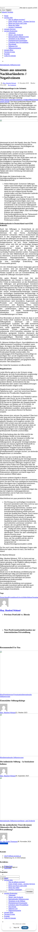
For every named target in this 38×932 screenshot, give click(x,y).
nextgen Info (8, 880)
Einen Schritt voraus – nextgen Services (21, 884)
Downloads (12, 907)
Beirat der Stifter (13, 888)
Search (8, 10)
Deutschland (4, 597)
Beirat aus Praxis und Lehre (17, 886)
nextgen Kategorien (10, 893)
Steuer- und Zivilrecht (27, 821)
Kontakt (7, 916)
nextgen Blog (8, 912)
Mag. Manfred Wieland (9, 83)
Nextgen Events (9, 914)
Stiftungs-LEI (13, 908)
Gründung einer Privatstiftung (18, 905)
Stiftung (29, 597)
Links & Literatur (10, 918)
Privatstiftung (12, 597)
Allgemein (11, 895)
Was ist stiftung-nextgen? (16, 882)
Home (6, 878)
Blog (1, 694)
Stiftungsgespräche (14, 910)
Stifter (25, 597)
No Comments (12, 85)
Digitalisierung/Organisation (12, 694)
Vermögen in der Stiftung (16, 901)
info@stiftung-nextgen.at (12, 856)
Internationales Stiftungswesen (10, 65)
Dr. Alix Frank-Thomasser (9, 841)
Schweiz (20, 597)
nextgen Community (15, 889)
